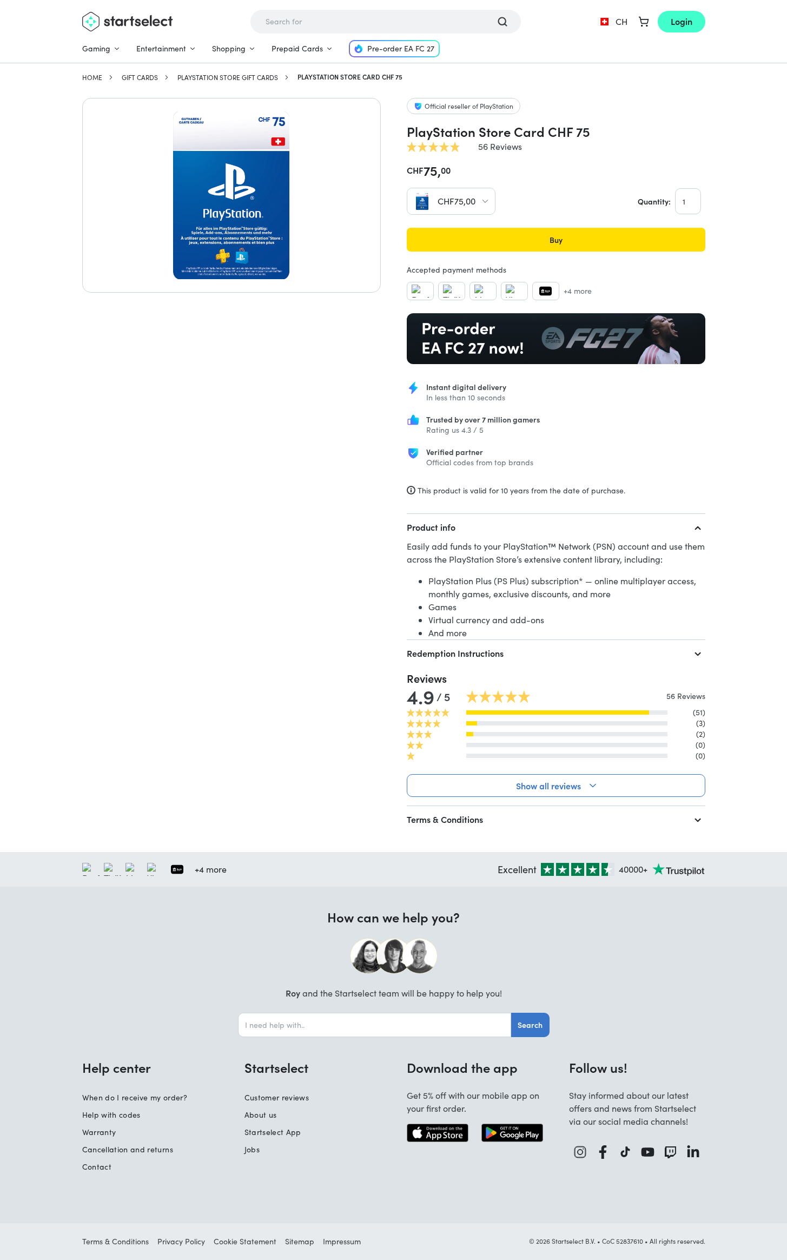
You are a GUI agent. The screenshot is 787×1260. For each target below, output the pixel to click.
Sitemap (299, 1241)
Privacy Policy (181, 1241)
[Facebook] (603, 1152)
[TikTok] (625, 1152)
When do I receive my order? (134, 1097)
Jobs (252, 1149)
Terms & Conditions (445, 819)
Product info (431, 527)
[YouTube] (648, 1152)
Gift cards (140, 77)
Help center (116, 1067)
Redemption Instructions (455, 653)
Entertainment (161, 48)
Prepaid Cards (297, 48)
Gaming (96, 48)
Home (92, 77)
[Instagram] (580, 1152)
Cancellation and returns (127, 1149)
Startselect (276, 1067)
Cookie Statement (245, 1241)
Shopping (229, 48)
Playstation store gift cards (227, 77)
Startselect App (272, 1132)
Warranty (99, 1132)
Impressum (342, 1241)
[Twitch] (670, 1152)
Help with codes (111, 1115)
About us (260, 1115)
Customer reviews (276, 1097)
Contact (96, 1167)
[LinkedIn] (693, 1152)
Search (530, 1024)
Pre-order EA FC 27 (400, 48)
